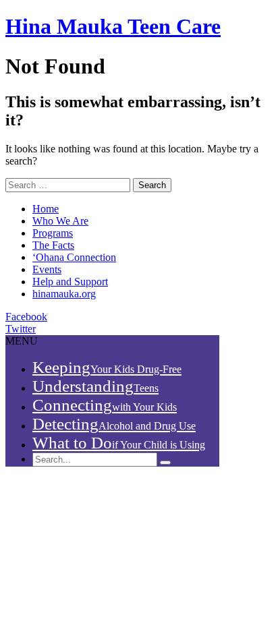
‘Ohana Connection (74, 257)
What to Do (118, 443)
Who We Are (60, 221)
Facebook (26, 316)
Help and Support (70, 281)
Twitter (20, 328)
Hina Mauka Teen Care (113, 26)
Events (46, 269)
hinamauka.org (64, 293)
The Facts (53, 245)
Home (45, 208)
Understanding (95, 386)
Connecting (104, 405)
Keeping (107, 367)
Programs (52, 233)
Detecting (114, 424)
